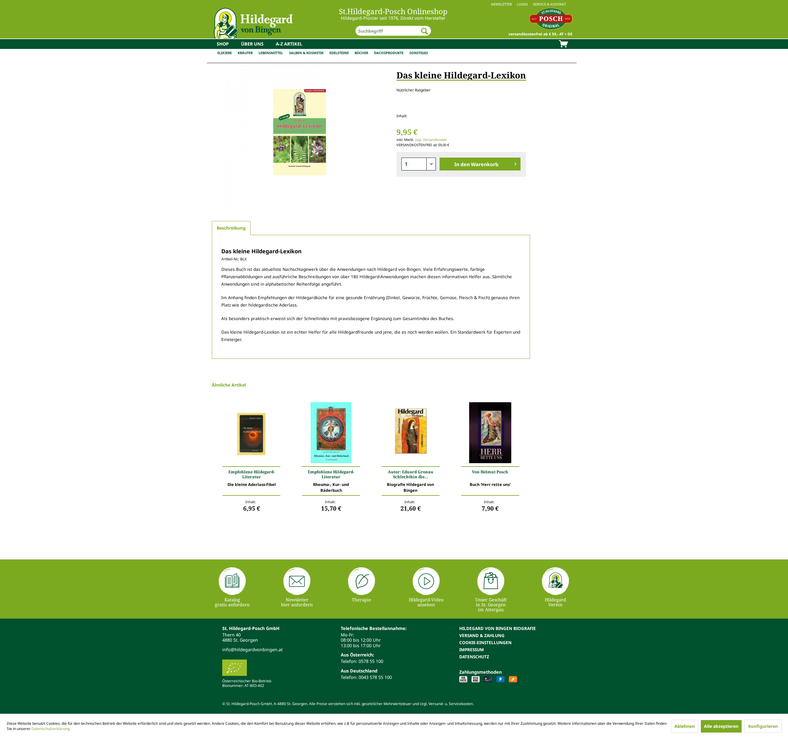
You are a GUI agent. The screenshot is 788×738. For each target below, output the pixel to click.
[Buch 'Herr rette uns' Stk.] (490, 434)
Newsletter (501, 4)
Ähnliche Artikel (229, 385)
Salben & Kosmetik (306, 52)
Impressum (471, 649)
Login (522, 4)
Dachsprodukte (389, 52)
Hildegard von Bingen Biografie (497, 628)
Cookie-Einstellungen (485, 642)
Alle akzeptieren (721, 726)
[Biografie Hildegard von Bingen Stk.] (411, 434)
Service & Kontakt (549, 4)
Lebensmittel (271, 52)
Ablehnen (684, 726)
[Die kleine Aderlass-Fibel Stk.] (251, 434)
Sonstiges (418, 52)
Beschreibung (231, 228)
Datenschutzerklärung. (50, 728)
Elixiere (224, 52)
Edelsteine (339, 52)
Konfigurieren (763, 726)
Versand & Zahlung (482, 635)
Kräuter (245, 52)
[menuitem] (394, 4)
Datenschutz (474, 657)
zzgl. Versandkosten (431, 139)
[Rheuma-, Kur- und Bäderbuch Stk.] (331, 434)
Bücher (361, 52)
